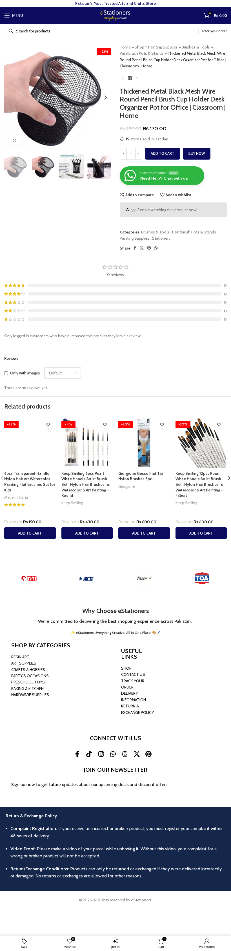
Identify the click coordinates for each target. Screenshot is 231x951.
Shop (139, 47)
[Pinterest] (148, 753)
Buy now (196, 153)
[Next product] (136, 78)
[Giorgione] (144, 578)
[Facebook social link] (134, 248)
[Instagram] (100, 753)
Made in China (16, 497)
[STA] (86, 578)
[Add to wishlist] (48, 424)
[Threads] (124, 753)
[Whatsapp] (112, 753)
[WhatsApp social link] (156, 248)
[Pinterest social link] (149, 248)
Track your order (214, 31)
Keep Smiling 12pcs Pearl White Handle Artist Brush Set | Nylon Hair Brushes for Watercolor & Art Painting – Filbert (200, 484)
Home (125, 47)
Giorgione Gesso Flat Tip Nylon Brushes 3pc (140, 476)
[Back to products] (129, 78)
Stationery (161, 238)
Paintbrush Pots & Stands (142, 53)
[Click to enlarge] (14, 140)
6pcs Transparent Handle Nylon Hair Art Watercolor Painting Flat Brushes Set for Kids (29, 482)
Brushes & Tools (196, 47)
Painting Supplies (163, 47)
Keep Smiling (72, 502)
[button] (9, 97)
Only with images (25, 373)
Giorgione (126, 486)
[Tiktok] (89, 753)
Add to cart (162, 153)
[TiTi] (29, 578)
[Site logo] (115, 14)
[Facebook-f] (77, 753)
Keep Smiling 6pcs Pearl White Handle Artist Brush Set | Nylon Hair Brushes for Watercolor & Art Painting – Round (86, 484)
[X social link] (141, 248)
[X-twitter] (136, 753)
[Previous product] (123, 78)
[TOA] (202, 578)
